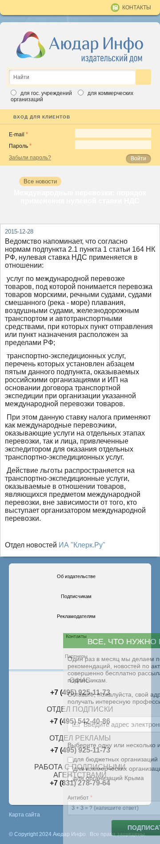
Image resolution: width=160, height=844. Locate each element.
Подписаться (103, 828)
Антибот (29, 798)
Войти (138, 158)
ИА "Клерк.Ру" (82, 545)
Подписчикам (76, 596)
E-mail (16, 134)
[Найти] (143, 77)
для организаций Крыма (60, 777)
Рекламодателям (76, 616)
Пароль (18, 146)
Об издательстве (76, 576)
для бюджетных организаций (67, 759)
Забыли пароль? (30, 158)
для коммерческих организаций (71, 768)
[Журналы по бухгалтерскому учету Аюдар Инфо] (80, 47)
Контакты (136, 7)
